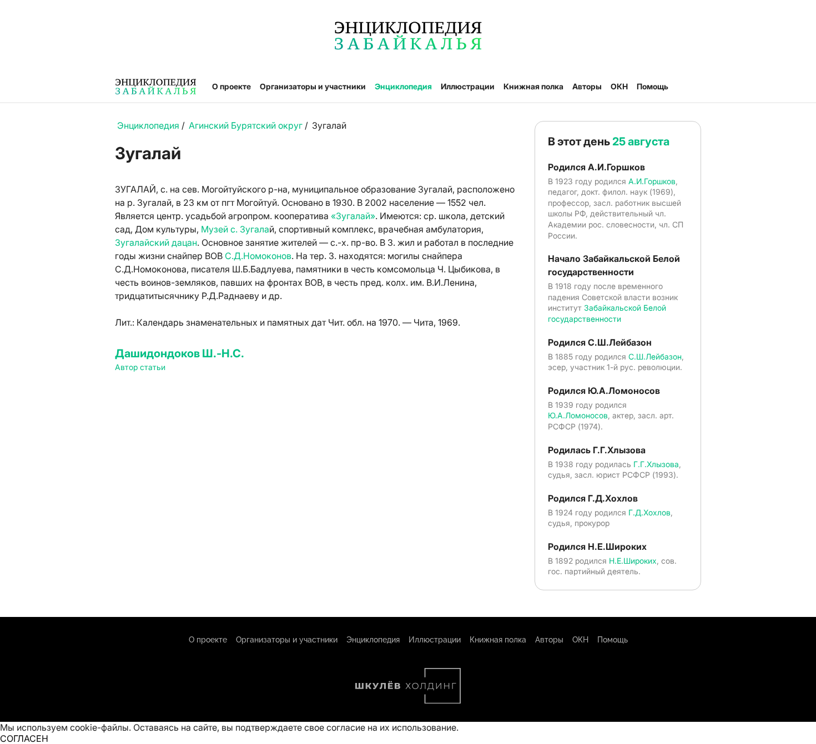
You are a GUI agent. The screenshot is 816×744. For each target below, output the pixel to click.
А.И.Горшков (652, 181)
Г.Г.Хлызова (656, 464)
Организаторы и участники (313, 86)
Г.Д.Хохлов (649, 512)
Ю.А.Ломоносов (578, 415)
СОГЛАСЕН (24, 738)
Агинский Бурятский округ (246, 125)
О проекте (231, 86)
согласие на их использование (391, 727)
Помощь (652, 86)
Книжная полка (533, 86)
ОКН (619, 86)
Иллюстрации (468, 86)
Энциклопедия (403, 86)
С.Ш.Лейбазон (655, 356)
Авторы (587, 86)
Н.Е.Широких (633, 560)
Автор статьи (140, 367)
